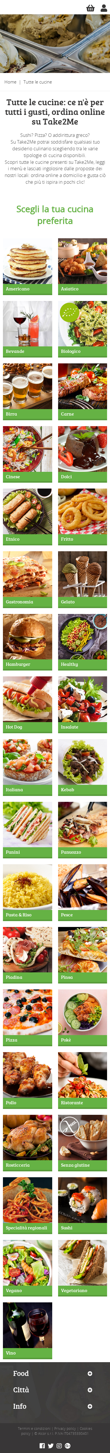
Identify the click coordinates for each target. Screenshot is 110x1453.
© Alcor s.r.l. (44, 1433)
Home (10, 82)
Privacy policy (65, 1428)
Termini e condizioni (34, 1428)
